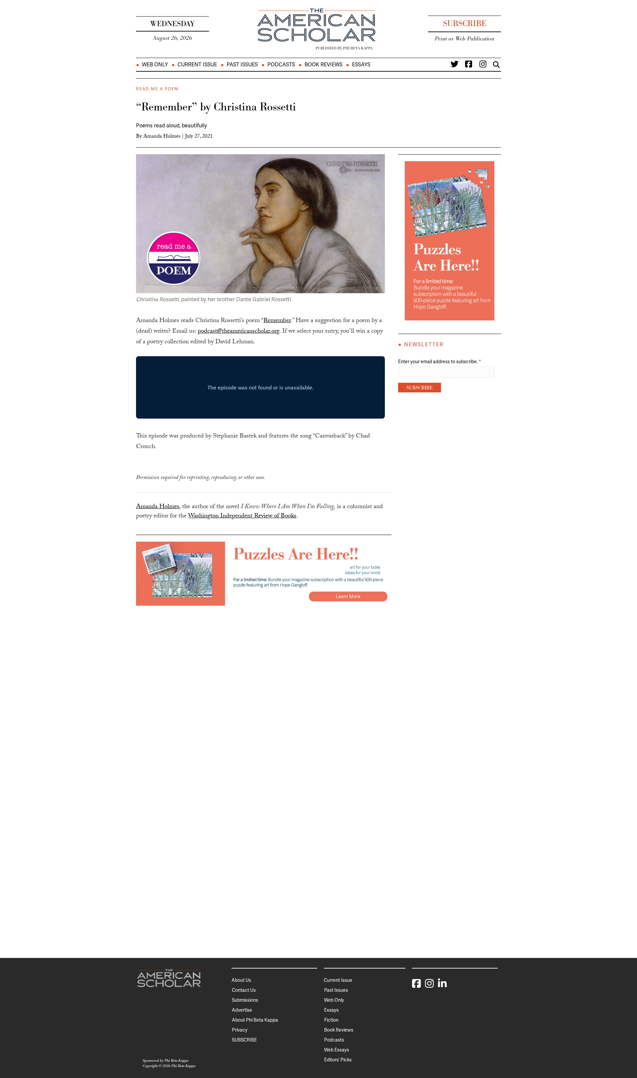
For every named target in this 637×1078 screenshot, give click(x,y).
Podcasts (281, 64)
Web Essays (336, 1050)
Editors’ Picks (338, 1060)
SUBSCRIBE (244, 1040)
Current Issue (197, 64)
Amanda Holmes (161, 136)
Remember (277, 321)
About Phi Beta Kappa (255, 1020)
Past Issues (242, 64)
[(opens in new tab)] (263, 573)
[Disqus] (264, 689)
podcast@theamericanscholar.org (238, 331)
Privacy (240, 1030)
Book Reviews (323, 64)
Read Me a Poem (157, 89)
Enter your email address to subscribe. (439, 362)
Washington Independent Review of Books (242, 516)
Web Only (155, 64)
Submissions (245, 1000)
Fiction (331, 1020)
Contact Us (244, 990)
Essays (361, 64)
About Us (241, 980)
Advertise (242, 1010)
